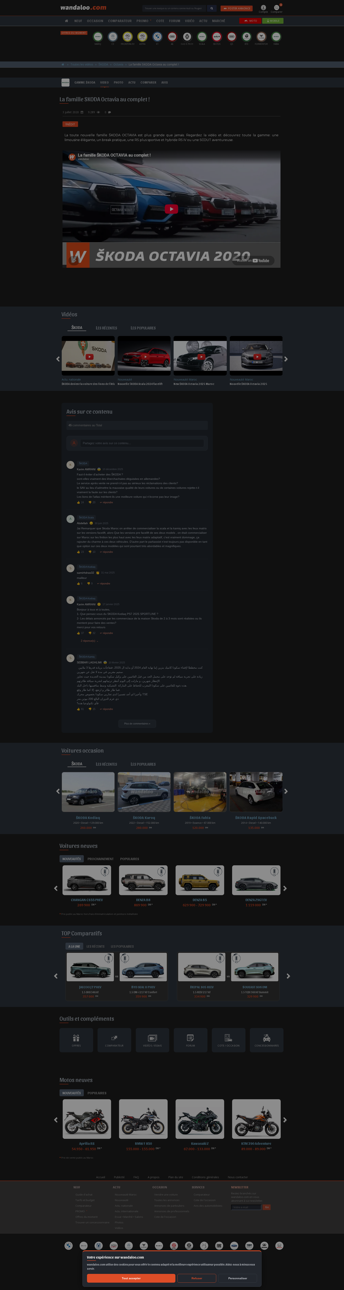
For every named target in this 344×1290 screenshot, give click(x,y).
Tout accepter (131, 1278)
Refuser (197, 1278)
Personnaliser (237, 1278)
